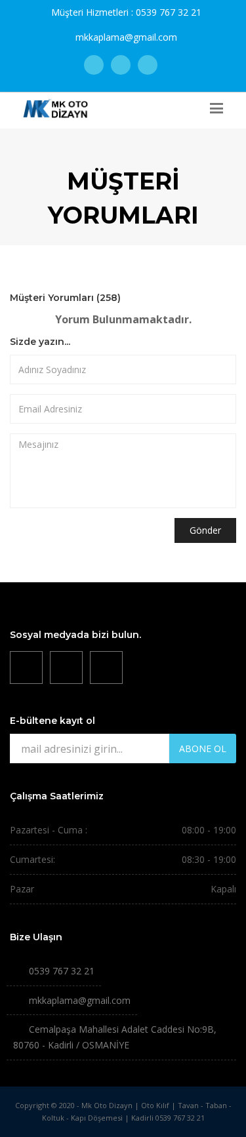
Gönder (205, 530)
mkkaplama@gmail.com (126, 37)
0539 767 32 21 (168, 12)
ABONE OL (202, 748)
